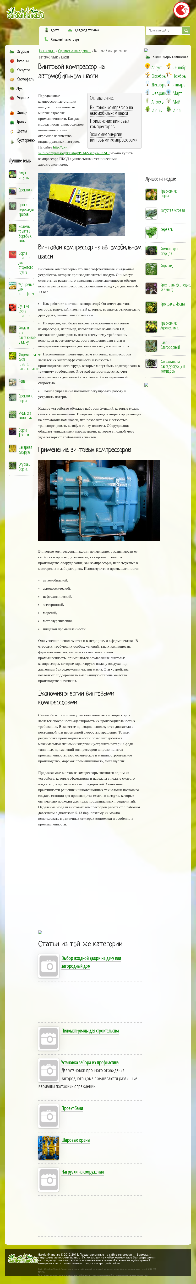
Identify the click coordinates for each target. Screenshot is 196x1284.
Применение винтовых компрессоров (109, 123)
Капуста (23, 70)
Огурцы (23, 51)
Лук (19, 88)
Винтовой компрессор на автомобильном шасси (71, 71)
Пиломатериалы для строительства (90, 1030)
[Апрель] (147, 100)
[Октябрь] (147, 75)
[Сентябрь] (168, 66)
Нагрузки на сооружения (82, 1171)
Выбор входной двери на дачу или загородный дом (91, 962)
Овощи (22, 113)
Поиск (186, 30)
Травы (21, 122)
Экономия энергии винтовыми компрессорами (113, 137)
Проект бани (72, 1108)
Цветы (22, 131)
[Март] (168, 92)
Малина (23, 98)
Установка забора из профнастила (90, 1062)
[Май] (168, 100)
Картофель (25, 79)
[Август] (147, 66)
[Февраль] (147, 92)
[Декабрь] (147, 83)
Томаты (23, 61)
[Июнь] (147, 109)
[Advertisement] (107, 881)
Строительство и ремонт (74, 50)
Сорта (55, 30)
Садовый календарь (65, 40)
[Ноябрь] (168, 75)
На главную (46, 50)
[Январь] (168, 83)
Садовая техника (87, 30)
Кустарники (26, 140)
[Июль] (168, 109)
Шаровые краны (75, 1139)
